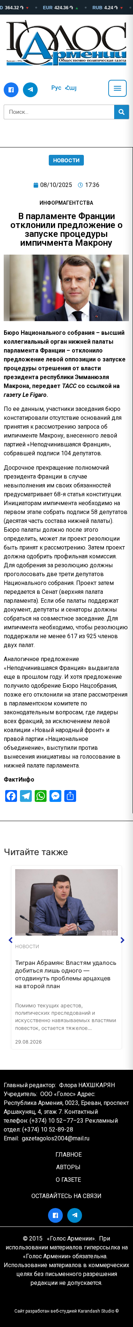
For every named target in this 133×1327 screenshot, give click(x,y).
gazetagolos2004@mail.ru (55, 1138)
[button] (11, 940)
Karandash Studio (96, 1311)
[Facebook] (11, 89)
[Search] (121, 112)
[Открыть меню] (117, 88)
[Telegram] (30, 89)
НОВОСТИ (66, 160)
